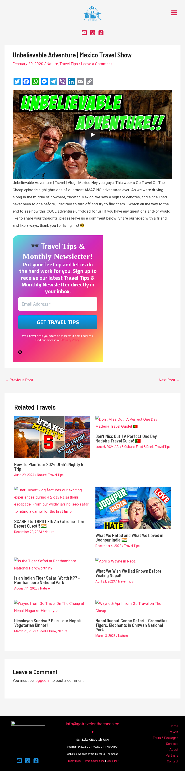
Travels (173, 732)
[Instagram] (92, 33)
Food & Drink (145, 447)
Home (174, 726)
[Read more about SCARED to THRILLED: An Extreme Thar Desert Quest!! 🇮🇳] (52, 500)
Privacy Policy (70, 340)
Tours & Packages (165, 738)
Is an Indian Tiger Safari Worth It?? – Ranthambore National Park (47, 580)
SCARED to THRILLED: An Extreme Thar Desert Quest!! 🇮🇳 (49, 523)
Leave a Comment (96, 63)
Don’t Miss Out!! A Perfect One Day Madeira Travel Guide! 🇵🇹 (126, 438)
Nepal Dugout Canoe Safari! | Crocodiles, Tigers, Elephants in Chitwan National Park (132, 625)
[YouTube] (84, 33)
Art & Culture (125, 447)
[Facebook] (101, 33)
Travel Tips (69, 63)
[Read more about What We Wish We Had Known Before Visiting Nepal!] (116, 561)
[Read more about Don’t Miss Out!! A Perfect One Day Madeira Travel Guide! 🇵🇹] (133, 422)
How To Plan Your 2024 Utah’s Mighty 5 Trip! (48, 467)
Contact (172, 761)
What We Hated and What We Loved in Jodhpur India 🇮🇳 (129, 537)
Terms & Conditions (93, 761)
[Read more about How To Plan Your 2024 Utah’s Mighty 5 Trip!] (52, 436)
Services (172, 744)
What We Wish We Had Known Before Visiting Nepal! (128, 573)
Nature (52, 63)
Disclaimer (112, 761)
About (173, 749)
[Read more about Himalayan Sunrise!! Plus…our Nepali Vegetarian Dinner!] (52, 607)
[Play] (92, 134)
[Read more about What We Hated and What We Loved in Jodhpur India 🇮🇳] (133, 507)
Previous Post (19, 380)
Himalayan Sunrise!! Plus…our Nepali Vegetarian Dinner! (47, 623)
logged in (42, 680)
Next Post (169, 380)
